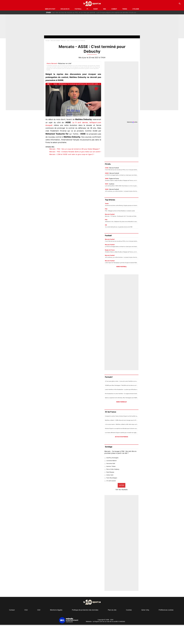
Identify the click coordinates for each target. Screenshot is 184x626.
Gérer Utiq (145, 610)
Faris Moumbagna (111, 478)
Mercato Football (55, 40)
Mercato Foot (50, 9)
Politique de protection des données (85, 610)
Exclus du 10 (65, 9)
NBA (104, 9)
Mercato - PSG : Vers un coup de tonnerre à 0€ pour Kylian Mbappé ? (74, 149)
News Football (121, 266)
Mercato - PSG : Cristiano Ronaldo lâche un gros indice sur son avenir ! (75, 152)
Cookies (129, 610)
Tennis (124, 9)
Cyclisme (135, 9)
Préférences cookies (166, 610)
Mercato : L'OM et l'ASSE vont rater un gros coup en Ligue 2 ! (71, 154)
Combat (114, 9)
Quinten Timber (111, 466)
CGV (38, 610)
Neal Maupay (110, 472)
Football (78, 9)
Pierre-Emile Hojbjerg (112, 469)
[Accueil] (92, 3)
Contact (12, 610)
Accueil (47, 40)
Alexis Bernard (52, 63)
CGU (26, 610)
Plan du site (112, 610)
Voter (121, 485)
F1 (87, 9)
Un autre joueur (111, 480)
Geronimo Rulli (110, 463)
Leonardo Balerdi (111, 460)
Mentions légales (56, 610)
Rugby (95, 9)
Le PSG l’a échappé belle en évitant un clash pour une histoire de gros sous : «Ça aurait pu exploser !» (84, 13)
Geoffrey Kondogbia (112, 457)
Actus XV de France (121, 437)
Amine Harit (109, 475)
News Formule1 (121, 402)
